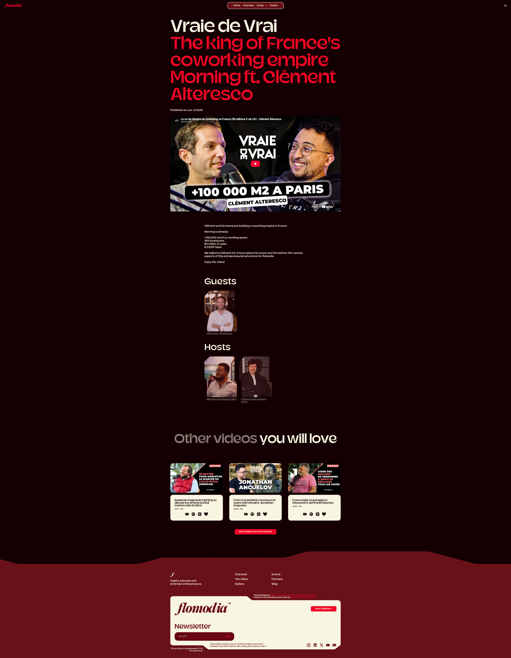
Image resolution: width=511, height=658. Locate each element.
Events (274, 6)
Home (236, 6)
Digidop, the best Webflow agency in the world (292, 595)
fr (505, 5)
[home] (57, 5)
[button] (262, 5)
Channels (248, 6)
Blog (274, 583)
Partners (277, 579)
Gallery (239, 583)
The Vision (241, 579)
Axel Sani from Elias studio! (303, 597)
